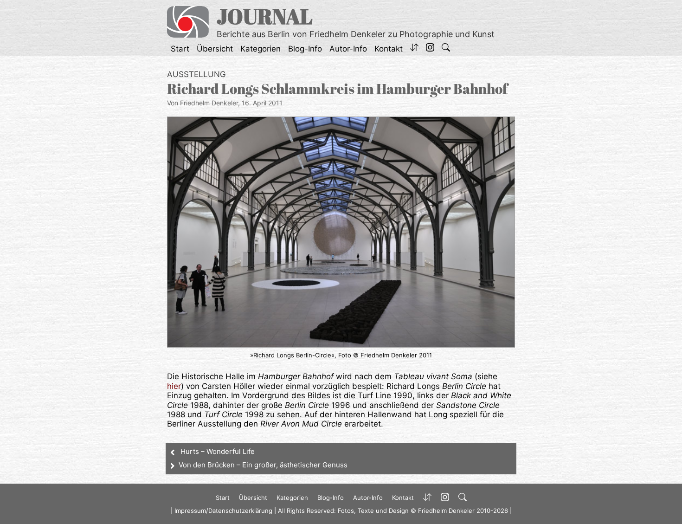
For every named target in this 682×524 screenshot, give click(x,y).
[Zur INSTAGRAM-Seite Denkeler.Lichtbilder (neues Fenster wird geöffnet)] (430, 49)
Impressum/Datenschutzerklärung (223, 510)
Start (180, 48)
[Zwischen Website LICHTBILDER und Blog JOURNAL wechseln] (414, 49)
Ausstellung (196, 74)
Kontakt (388, 48)
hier (174, 386)
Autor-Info (348, 48)
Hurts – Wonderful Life (217, 451)
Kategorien (260, 48)
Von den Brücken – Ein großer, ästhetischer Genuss (263, 464)
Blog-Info (305, 48)
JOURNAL (265, 16)
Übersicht (215, 48)
